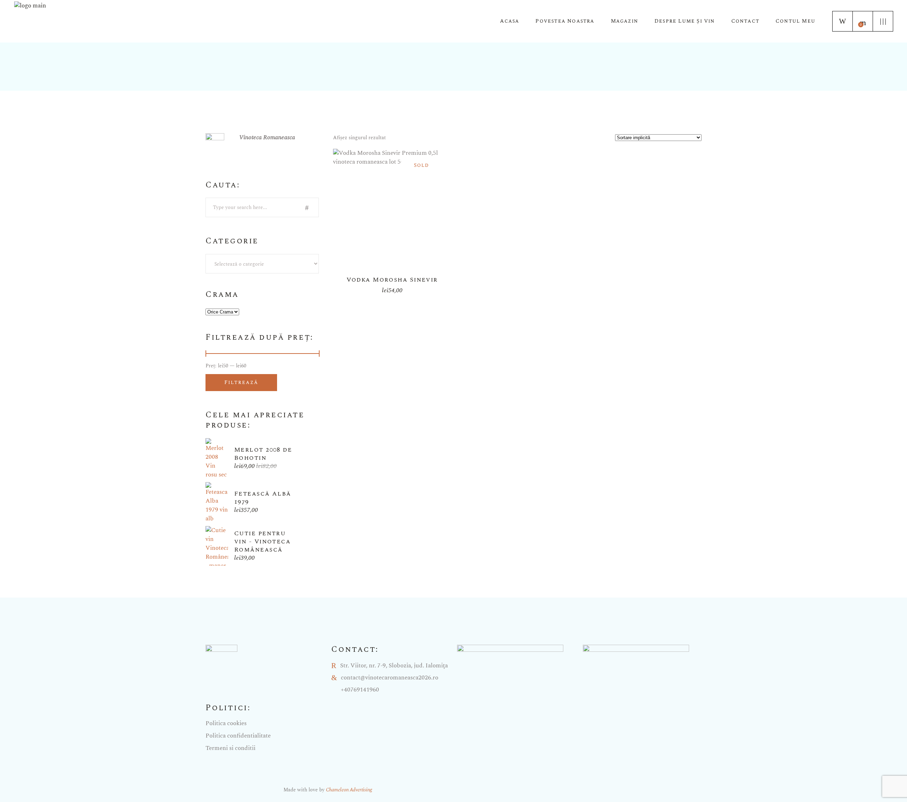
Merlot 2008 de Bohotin (263, 454)
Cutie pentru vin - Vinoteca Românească (262, 541)
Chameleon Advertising (349, 789)
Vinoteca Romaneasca (267, 137)
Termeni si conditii (230, 748)
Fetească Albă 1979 (262, 498)
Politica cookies (226, 723)
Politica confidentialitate (238, 735)
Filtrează (241, 382)
